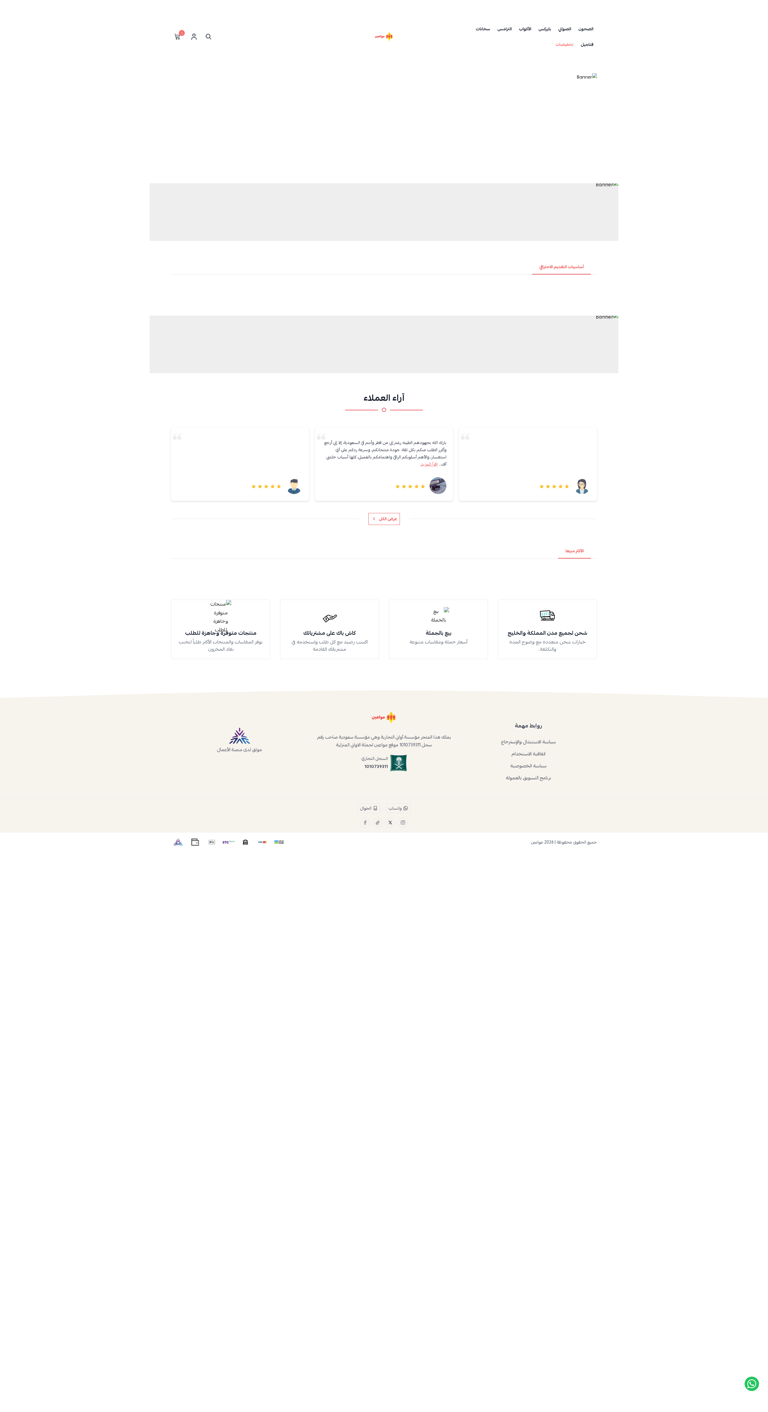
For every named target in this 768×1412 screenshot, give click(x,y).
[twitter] (390, 822)
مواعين (537, 842)
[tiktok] (377, 822)
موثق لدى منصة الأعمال (239, 749)
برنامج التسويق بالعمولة (528, 777)
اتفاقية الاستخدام (528, 753)
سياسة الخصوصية (528, 765)
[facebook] (365, 822)
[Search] (207, 37)
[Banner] (384, 126)
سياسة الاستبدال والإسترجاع (528, 741)
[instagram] (403, 822)
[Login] (194, 37)
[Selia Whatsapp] (751, 1383)
